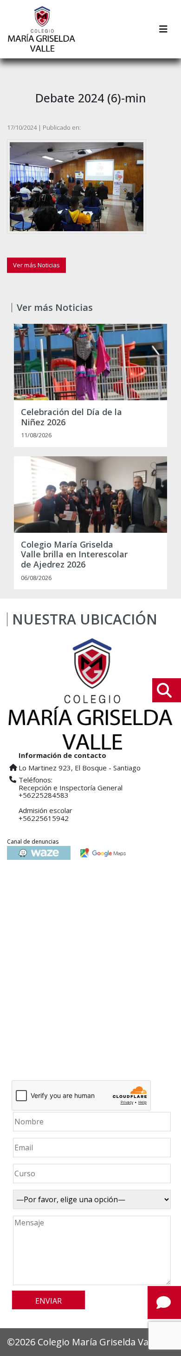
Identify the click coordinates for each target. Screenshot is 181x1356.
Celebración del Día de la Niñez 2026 (71, 417)
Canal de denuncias (32, 841)
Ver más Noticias (36, 265)
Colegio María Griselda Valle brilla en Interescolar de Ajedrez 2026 (74, 555)
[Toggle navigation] (163, 29)
